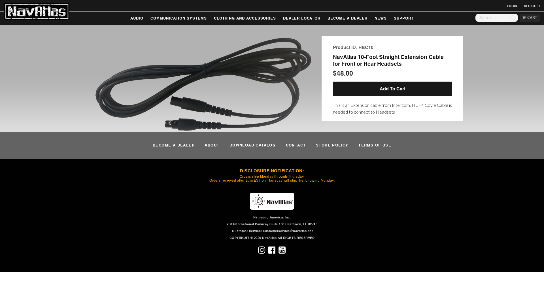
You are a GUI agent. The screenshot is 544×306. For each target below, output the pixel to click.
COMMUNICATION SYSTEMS (178, 18)
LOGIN (512, 6)
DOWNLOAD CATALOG (253, 145)
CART (531, 18)
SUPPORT (404, 18)
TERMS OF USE (374, 145)
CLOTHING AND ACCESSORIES (245, 18)
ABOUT (212, 145)
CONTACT (296, 145)
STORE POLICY (332, 145)
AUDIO (136, 18)
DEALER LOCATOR (301, 18)
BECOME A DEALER (347, 18)
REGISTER (532, 6)
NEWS (381, 18)
